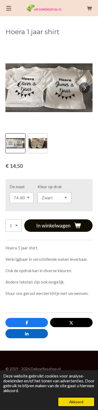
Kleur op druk (50, 186)
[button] (15, 143)
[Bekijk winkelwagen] (89, 8)
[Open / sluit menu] (9, 8)
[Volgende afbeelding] (84, 87)
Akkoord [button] (76, 402)
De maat (17, 186)
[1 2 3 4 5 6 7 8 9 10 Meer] (13, 225)
